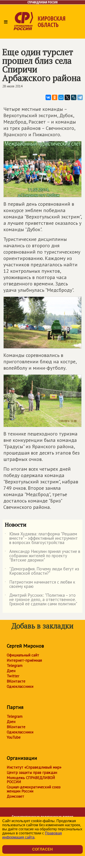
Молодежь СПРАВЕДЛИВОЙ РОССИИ (31, 780)
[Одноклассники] (54, 97)
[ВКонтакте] (48, 97)
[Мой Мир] (61, 97)
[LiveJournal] (73, 97)
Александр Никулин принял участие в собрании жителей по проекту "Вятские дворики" (42, 556)
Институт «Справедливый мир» (34, 767)
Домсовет (15, 796)
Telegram (14, 665)
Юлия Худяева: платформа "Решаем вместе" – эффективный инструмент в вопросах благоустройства (41, 538)
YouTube (14, 737)
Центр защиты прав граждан (32, 772)
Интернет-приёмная (24, 660)
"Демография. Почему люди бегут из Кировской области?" (42, 571)
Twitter (13, 676)
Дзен (11, 671)
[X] (67, 97)
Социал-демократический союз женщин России (34, 789)
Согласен (42, 849)
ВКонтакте (16, 681)
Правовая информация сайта (32, 835)
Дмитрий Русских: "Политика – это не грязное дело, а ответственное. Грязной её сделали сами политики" (41, 599)
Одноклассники (20, 686)
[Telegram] (80, 97)
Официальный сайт (23, 655)
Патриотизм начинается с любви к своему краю (40, 584)
